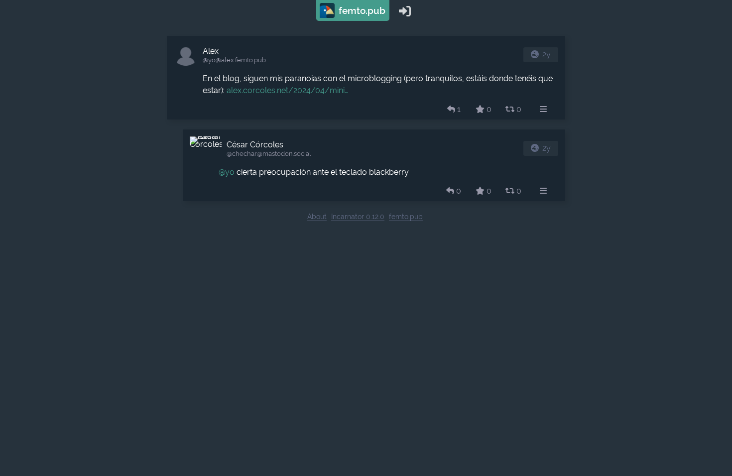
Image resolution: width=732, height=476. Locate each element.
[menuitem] (543, 110)
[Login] (405, 10)
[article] (366, 77)
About (317, 216)
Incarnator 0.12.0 (357, 216)
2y (546, 54)
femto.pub (360, 10)
